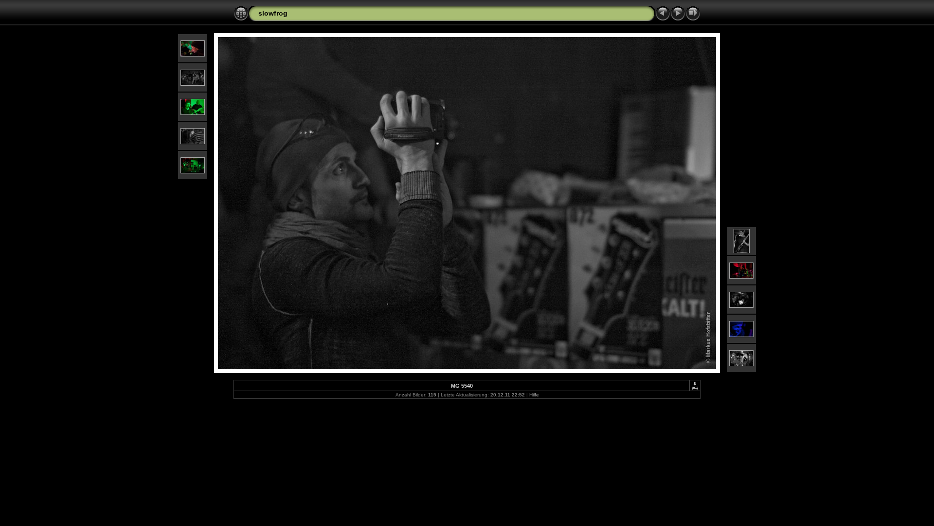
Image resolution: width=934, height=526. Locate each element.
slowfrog (272, 13)
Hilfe (534, 394)
